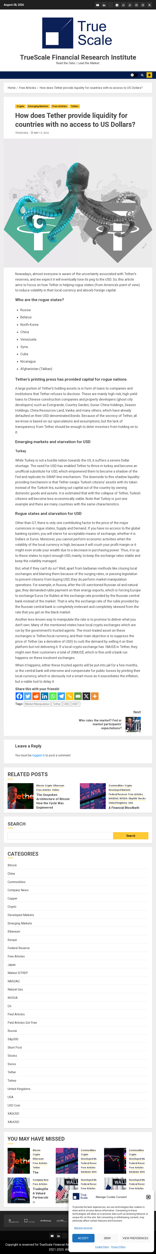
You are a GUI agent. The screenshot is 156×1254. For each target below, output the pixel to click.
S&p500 (132, 798)
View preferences (135, 1238)
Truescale (21, 133)
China (11, 873)
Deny (107, 1238)
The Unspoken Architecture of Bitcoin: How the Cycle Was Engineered (53, 801)
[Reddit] (36, 696)
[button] (148, 1197)
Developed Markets (120, 790)
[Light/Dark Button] (134, 75)
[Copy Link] (69, 696)
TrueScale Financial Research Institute (78, 57)
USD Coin (14, 1105)
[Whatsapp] (53, 696)
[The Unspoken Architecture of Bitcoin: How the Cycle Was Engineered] (20, 796)
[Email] (78, 696)
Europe (12, 940)
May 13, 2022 (41, 133)
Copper (12, 898)
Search (17, 824)
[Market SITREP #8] (67, 1190)
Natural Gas (15, 989)
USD (66, 704)
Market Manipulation (37, 704)
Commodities (116, 785)
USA (130, 803)
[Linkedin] (44, 696)
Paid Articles (16, 1014)
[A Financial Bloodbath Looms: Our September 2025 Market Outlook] (115, 1161)
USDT (75, 704)
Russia (12, 1031)
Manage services (83, 1228)
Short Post (15, 1047)
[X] (86, 696)
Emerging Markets (38, 106)
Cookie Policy (102, 1247)
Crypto (20, 106)
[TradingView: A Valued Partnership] (19, 1190)
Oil (9, 1006)
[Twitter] (28, 696)
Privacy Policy (118, 1247)
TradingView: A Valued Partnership (42, 1193)
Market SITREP (18, 973)
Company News (18, 890)
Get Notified (149, 75)
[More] (95, 696)
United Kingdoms (118, 803)
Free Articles (59, 106)
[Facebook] (19, 696)
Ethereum (58, 785)
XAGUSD (13, 1113)
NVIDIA (123, 798)
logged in (38, 755)
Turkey (12, 1080)
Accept (83, 1238)
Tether (74, 106)
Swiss (12, 1064)
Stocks (142, 798)
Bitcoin (40, 785)
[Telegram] (61, 696)
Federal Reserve (118, 794)
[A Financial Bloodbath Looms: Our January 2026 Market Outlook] (93, 796)
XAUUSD (13, 1122)
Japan (12, 965)
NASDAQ (114, 798)
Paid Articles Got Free (22, 1022)
